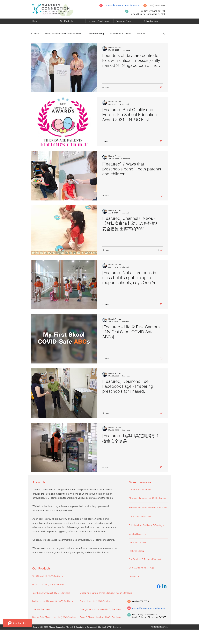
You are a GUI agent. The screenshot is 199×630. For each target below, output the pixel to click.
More (139, 33)
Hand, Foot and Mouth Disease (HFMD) (64, 33)
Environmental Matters (120, 33)
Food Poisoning (96, 33)
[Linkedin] (164, 586)
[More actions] (162, 48)
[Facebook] (158, 586)
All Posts (35, 33)
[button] (72, 21)
